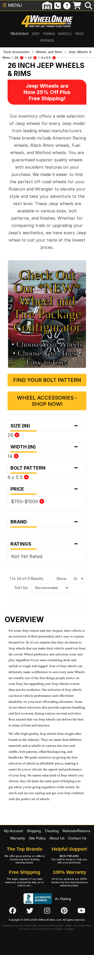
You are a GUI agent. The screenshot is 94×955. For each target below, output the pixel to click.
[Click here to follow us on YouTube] (81, 910)
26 (11, 435)
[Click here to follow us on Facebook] (12, 910)
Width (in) (44, 447)
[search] (88, 5)
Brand (44, 522)
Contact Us (77, 838)
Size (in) (44, 426)
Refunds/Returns (76, 831)
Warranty (17, 838)
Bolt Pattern (44, 468)
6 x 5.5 (16, 477)
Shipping (34, 831)
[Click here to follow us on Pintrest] (64, 910)
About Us (56, 838)
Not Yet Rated (26, 556)
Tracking (52, 831)
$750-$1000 (25, 501)
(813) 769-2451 (69, 856)
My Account (13, 831)
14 (11, 456)
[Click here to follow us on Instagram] (47, 910)
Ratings (44, 544)
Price (44, 489)
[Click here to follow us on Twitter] (30, 910)
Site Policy (37, 838)
